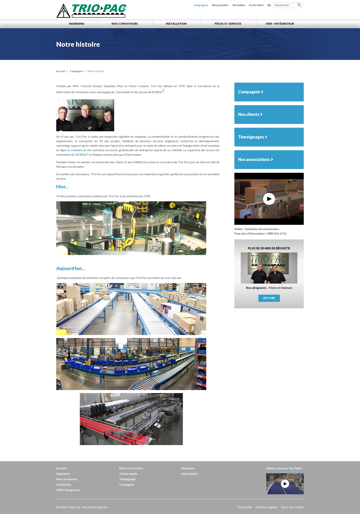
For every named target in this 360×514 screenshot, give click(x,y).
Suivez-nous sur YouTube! (284, 468)
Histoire (269, 298)
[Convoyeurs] (91, 10)
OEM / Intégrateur (280, 23)
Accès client (256, 5)
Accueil (61, 468)
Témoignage (127, 479)
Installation (63, 484)
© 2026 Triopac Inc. (82, 507)
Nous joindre (220, 5)
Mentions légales (266, 507)
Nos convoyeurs (66, 479)
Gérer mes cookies (292, 507)
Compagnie (201, 5)
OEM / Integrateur (68, 490)
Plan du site (244, 507)
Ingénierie (63, 473)
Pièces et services (131, 468)
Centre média (128, 473)
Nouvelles (239, 5)
